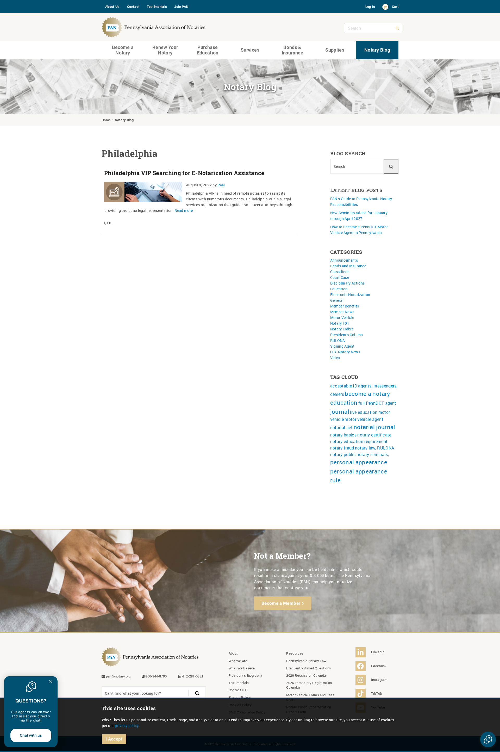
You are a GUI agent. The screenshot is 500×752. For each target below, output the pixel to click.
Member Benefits (344, 306)
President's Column (346, 334)
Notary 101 (339, 323)
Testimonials (157, 6)
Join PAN (181, 6)
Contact (133, 6)
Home (106, 120)
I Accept (114, 739)
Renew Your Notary (165, 50)
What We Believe (242, 668)
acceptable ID (344, 386)
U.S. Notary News (345, 351)
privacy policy (127, 725)
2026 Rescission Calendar (306, 675)
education (344, 402)
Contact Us (238, 690)
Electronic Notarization (350, 294)
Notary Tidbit (341, 328)
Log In (370, 6)
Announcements (344, 260)
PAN (221, 184)
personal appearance (359, 462)
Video (335, 357)
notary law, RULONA (374, 448)
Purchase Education (207, 50)
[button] (488, 739)
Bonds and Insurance (348, 265)
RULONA (337, 340)
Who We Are (238, 660)
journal (339, 411)
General (336, 300)
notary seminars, (373, 454)
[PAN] (154, 26)
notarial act (341, 427)
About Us (112, 6)
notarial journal (374, 427)
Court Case (339, 277)
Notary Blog (377, 50)
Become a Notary (123, 50)
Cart (395, 6)
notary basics (343, 435)
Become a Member (280, 603)
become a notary (367, 393)
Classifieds (339, 271)
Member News (342, 311)
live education (363, 412)
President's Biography (245, 675)
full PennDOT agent (377, 403)
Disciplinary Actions (347, 283)
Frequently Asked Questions (308, 668)
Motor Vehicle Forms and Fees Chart (310, 697)
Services (250, 50)
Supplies (334, 50)
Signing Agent (342, 346)
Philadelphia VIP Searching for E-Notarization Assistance (184, 173)
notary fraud (342, 448)
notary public (343, 454)
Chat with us (31, 735)
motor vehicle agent (364, 419)
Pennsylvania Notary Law (306, 660)
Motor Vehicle (342, 317)
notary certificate (374, 435)
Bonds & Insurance (292, 50)
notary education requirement (359, 441)
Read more (183, 210)
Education (339, 288)
